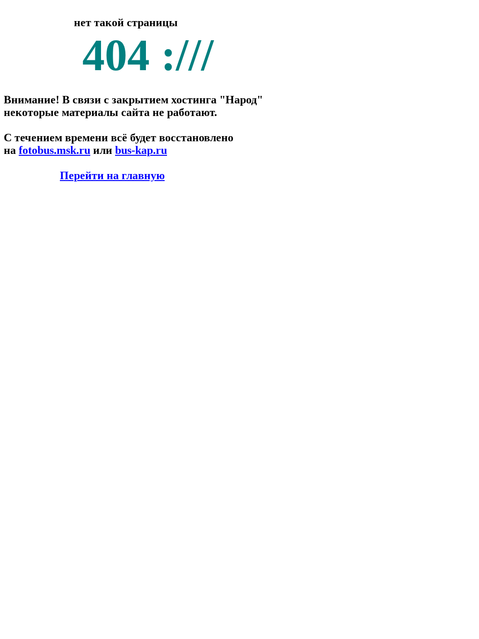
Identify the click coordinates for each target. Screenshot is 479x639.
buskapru (141, 150)
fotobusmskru (54, 150)
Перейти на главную (112, 175)
